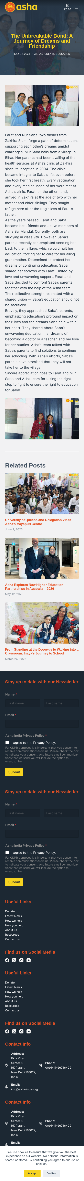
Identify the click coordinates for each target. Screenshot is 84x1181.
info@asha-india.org (24, 1089)
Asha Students (44, 54)
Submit (14, 772)
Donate (10, 911)
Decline (51, 1173)
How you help (14, 925)
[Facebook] (7, 960)
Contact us (12, 939)
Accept (32, 1173)
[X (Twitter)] (14, 960)
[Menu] (77, 7)
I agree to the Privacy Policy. (33, 743)
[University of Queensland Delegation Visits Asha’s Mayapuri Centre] (42, 493)
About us (11, 930)
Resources (12, 934)
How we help (13, 920)
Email (10, 715)
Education (63, 54)
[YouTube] (29, 960)
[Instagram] (21, 960)
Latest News (13, 916)
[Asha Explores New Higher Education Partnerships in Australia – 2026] (42, 558)
